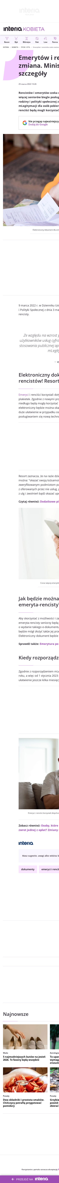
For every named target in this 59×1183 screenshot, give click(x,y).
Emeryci (24, 394)
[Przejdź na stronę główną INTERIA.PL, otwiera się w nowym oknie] (13, 28)
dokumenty (27, 869)
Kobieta (15, 47)
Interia (6, 47)
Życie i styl (25, 47)
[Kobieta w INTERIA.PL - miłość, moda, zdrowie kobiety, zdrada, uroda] (33, 28)
